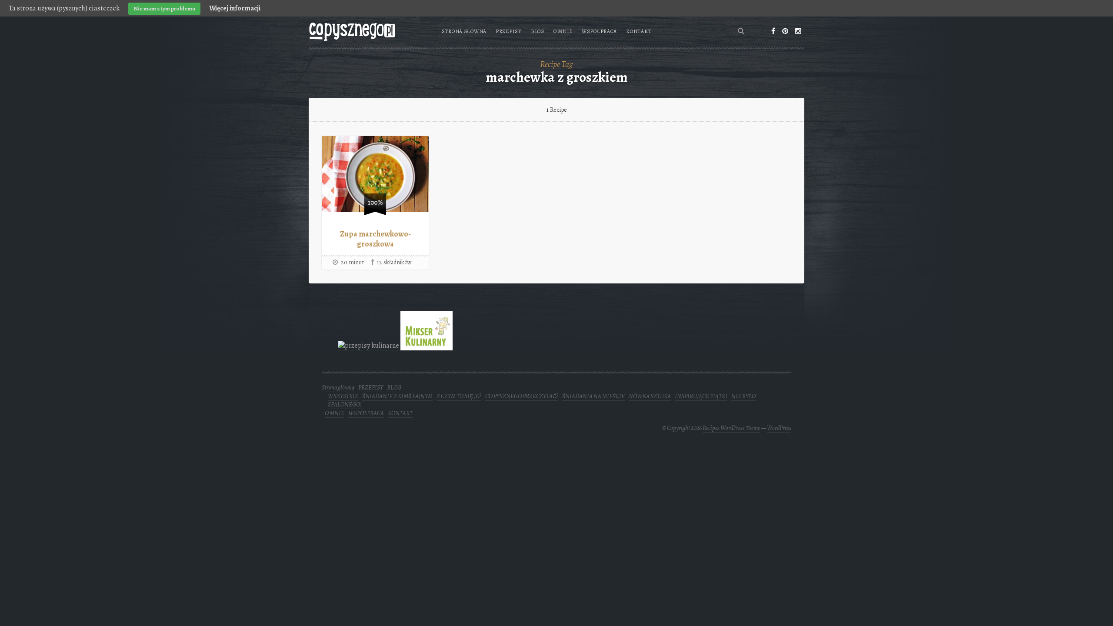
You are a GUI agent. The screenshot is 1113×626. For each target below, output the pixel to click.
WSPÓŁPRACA (599, 31)
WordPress (779, 428)
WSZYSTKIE (343, 396)
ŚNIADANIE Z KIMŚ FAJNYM (397, 396)
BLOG (537, 31)
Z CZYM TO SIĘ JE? (459, 396)
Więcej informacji (234, 8)
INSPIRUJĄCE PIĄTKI (701, 396)
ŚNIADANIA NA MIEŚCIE (593, 396)
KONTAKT (638, 31)
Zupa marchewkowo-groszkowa (375, 239)
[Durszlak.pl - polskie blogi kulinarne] (368, 345)
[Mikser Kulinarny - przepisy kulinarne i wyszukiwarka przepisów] (426, 345)
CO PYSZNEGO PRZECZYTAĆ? (521, 396)
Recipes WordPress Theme (731, 428)
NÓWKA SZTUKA (650, 396)
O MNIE (563, 31)
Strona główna (464, 31)
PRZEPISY (509, 31)
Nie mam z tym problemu (164, 8)
